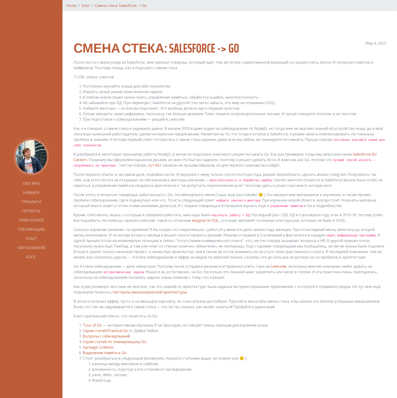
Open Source (31, 220)
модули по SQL (205, 220)
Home (71, 5)
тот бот (155, 165)
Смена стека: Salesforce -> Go (121, 5)
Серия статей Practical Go (105, 330)
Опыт (31, 238)
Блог (31, 256)
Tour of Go (92, 325)
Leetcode (278, 266)
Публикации (31, 229)
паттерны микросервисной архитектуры (150, 292)
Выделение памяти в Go (104, 352)
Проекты (31, 210)
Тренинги (31, 201)
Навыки (31, 192)
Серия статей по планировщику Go (114, 341)
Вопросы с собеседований (106, 336)
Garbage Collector (98, 347)
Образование (31, 247)
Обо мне (31, 183)
